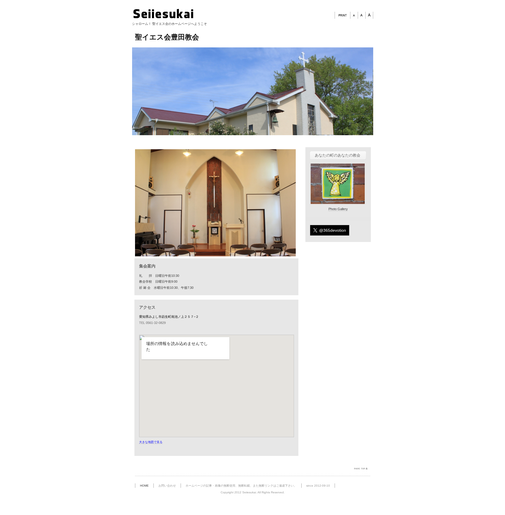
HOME (144, 485)
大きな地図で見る (150, 442)
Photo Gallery (338, 209)
